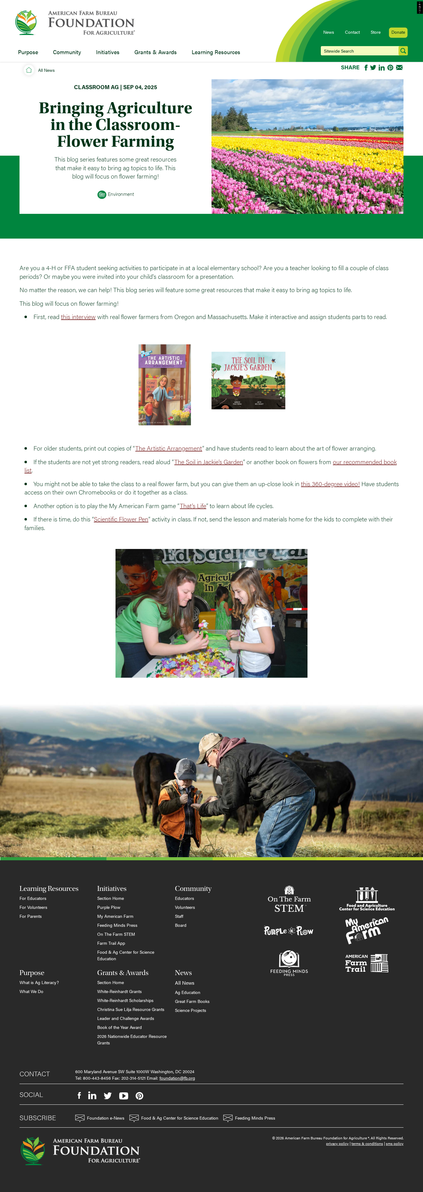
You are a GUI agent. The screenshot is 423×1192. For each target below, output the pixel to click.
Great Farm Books (192, 1001)
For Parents (31, 916)
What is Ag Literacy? (39, 982)
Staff (179, 916)
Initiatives (108, 52)
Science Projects (190, 1010)
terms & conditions (367, 1143)
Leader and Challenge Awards (125, 1018)
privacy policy (337, 1143)
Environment (120, 193)
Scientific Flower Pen (121, 518)
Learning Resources (216, 52)
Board (180, 925)
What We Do (31, 991)
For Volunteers (33, 907)
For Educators (33, 898)
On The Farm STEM (116, 934)
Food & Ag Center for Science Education (125, 955)
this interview (78, 316)
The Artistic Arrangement (168, 447)
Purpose (28, 52)
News (328, 32)
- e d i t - (420, 7)
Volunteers (185, 907)
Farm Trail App (111, 943)
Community (67, 52)
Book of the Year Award (119, 1027)
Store (376, 32)
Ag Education (187, 992)
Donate (398, 32)
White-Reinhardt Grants (119, 991)
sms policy (394, 1143)
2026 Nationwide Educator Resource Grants (132, 1039)
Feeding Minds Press (117, 925)
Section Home (110, 898)
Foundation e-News (105, 1118)
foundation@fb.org (177, 1078)
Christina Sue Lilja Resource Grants (130, 1009)
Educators (184, 898)
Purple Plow (108, 907)
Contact (352, 32)
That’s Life (193, 505)
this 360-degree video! (330, 483)
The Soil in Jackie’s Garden (208, 461)
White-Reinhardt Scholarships (125, 1000)
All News (46, 70)
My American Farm (115, 916)
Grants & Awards (155, 52)
